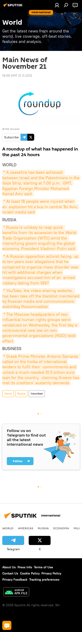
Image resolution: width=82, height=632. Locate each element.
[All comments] (6, 625)
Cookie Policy (30, 573)
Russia (21, 393)
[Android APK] (16, 592)
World (8, 393)
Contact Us (10, 573)
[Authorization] (57, 5)
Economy (61, 528)
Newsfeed (37, 393)
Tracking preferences (44, 579)
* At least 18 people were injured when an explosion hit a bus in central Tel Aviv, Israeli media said (40, 207)
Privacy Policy (51, 573)
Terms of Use (43, 567)
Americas (25, 528)
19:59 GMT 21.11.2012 (17, 76)
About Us (9, 567)
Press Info (25, 567)
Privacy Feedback (14, 579)
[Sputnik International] (13, 7)
